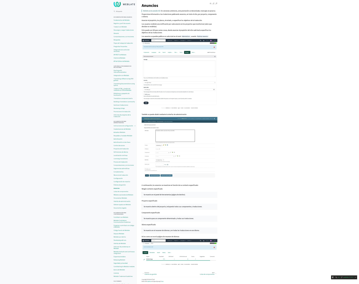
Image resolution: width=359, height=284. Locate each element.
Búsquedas (117, 40)
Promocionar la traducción (122, 112)
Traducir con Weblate (120, 27)
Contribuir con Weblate (121, 217)
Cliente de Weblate (119, 58)
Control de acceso (119, 145)
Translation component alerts (123, 98)
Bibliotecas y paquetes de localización (121, 94)
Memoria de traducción (121, 175)
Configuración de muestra (122, 182)
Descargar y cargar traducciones (124, 30)
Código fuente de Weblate (122, 230)
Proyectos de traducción (121, 149)
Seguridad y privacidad (121, 263)
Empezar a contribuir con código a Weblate (124, 226)
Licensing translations (121, 159)
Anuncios (117, 188)
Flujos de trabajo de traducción (123, 43)
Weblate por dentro (120, 237)
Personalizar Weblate (120, 198)
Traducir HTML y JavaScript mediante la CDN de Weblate (122, 89)
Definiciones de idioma (121, 152)
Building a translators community (124, 102)
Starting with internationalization (120, 71)
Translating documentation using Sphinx (124, 84)
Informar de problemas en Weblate (122, 247)
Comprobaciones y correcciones (124, 37)
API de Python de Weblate (121, 61)
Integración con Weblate (121, 75)
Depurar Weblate (119, 234)
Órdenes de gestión (120, 185)
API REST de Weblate (120, 55)
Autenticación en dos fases (122, 142)
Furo (162, 281)
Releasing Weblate (119, 260)
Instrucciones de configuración (123, 126)
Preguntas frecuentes (120, 46)
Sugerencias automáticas (121, 168)
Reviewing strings (119, 108)
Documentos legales (120, 208)
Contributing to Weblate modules (124, 266)
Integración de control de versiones (121, 50)
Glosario (116, 33)
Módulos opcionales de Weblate (123, 195)
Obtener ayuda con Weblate (122, 205)
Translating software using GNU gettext (123, 79)
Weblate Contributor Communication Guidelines (122, 221)
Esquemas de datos (120, 257)
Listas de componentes (121, 191)
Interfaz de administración (122, 201)
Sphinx (149, 281)
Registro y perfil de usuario (122, 23)
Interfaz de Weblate (120, 243)
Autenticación (118, 139)
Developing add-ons (120, 240)
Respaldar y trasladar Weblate (123, 136)
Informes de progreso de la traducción (122, 115)
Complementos (118, 172)
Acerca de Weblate (119, 270)
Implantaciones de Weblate (122, 129)
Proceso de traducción (121, 162)
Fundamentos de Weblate (122, 20)
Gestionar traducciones (121, 105)
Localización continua (120, 155)
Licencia (116, 273)
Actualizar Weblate (119, 132)
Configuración (118, 178)
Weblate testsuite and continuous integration (124, 252)
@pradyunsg (157, 281)
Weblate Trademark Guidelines (123, 276)
